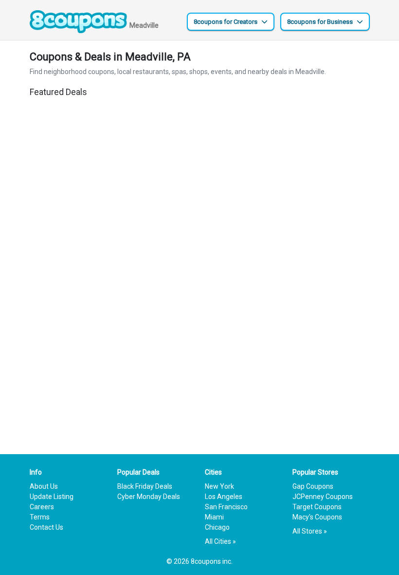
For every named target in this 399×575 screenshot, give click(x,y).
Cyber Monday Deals (148, 496)
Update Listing (51, 496)
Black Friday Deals (144, 486)
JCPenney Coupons (322, 496)
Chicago (217, 527)
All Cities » (220, 541)
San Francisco (226, 507)
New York (219, 486)
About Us (44, 486)
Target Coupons (317, 507)
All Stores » (309, 531)
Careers (42, 507)
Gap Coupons (312, 486)
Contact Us (46, 527)
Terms (40, 517)
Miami (214, 517)
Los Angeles (223, 496)
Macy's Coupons (317, 517)
